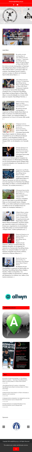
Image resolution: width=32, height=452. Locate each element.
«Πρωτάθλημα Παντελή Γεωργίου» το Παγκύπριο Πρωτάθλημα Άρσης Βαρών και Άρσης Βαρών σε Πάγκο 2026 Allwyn (22, 83)
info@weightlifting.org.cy (16, 1)
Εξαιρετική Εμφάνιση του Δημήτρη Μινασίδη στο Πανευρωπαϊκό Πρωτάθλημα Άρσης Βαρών (22, 238)
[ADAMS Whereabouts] (16, 324)
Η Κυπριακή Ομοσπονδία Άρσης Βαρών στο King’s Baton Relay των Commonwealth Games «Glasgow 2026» (22, 193)
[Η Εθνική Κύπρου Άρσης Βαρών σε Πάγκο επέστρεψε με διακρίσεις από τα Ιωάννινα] (8, 106)
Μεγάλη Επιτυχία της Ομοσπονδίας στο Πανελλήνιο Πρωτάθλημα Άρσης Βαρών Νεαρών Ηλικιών (22, 261)
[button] (3, 427)
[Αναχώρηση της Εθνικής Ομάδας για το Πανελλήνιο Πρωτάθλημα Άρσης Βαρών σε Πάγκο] (8, 174)
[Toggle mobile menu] (29, 9)
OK (16, 449)
